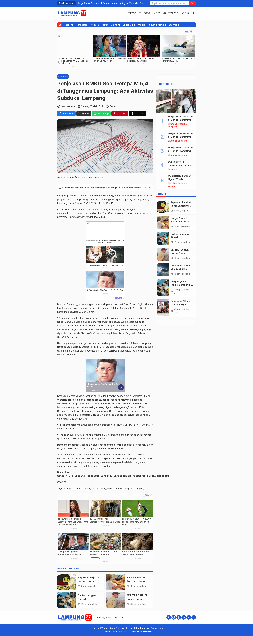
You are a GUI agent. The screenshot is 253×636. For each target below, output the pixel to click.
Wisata (95, 24)
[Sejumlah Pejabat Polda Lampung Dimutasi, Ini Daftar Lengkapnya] (66, 582)
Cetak (113, 106)
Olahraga (174, 24)
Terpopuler (134, 13)
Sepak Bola (129, 24)
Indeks (185, 13)
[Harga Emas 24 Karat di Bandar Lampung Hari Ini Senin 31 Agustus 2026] (115, 582)
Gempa (68, 488)
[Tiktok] (193, 617)
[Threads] (178, 617)
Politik (104, 24)
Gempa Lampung (82, 488)
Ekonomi (115, 24)
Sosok (147, 13)
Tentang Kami (104, 617)
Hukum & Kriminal (157, 24)
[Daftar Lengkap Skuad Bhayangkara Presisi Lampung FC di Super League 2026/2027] (66, 600)
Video (157, 13)
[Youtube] (183, 617)
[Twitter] (188, 617)
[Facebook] (168, 617)
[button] (192, 3)
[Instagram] (173, 617)
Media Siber (118, 617)
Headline (68, 24)
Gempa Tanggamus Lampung (129, 488)
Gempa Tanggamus (103, 488)
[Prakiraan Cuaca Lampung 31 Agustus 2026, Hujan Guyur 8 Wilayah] (163, 269)
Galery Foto (170, 13)
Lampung (63, 76)
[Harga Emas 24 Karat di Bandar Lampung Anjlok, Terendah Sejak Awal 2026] (176, 101)
